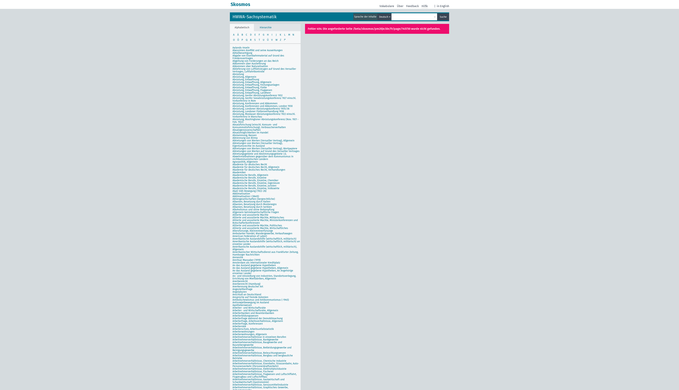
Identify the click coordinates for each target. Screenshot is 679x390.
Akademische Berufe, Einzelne (249, 177)
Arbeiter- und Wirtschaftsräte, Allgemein (255, 310)
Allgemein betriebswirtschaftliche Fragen (256, 212)
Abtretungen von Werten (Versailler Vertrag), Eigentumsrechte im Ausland (258, 144)
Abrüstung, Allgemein (244, 76)
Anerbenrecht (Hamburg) (246, 283)
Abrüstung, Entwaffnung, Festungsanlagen (256, 84)
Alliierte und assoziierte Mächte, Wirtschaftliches (260, 228)
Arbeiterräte (239, 326)
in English (443, 6)
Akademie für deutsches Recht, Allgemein (256, 167)
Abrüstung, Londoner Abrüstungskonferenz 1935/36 (261, 108)
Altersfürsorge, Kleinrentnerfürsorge (253, 230)
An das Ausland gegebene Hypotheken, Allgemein (260, 267)
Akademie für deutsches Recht (250, 164)
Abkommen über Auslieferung (249, 63)
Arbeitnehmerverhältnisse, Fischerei (253, 371)
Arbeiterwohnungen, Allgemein (250, 334)
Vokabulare (386, 6)
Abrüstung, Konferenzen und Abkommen (255, 103)
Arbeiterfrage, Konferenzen (248, 323)
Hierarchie (266, 27)
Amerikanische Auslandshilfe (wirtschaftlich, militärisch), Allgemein (265, 248)
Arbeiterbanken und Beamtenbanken (253, 313)
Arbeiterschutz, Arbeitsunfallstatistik (253, 329)
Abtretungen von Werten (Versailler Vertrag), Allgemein (263, 140)
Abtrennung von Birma (245, 137)
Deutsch (383, 16)
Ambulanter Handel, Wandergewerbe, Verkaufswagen (262, 233)
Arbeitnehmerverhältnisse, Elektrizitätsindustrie (259, 368)
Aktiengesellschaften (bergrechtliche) (254, 198)
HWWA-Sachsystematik (255, 16)
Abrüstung (238, 74)
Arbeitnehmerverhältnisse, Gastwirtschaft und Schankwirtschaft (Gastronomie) (259, 381)
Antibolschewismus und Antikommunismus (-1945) (261, 299)
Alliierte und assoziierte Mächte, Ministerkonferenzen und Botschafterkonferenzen (265, 221)
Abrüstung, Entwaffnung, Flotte (250, 87)
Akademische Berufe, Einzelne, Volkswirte (256, 188)
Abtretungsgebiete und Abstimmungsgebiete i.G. (260, 153)
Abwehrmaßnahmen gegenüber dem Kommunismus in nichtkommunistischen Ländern (263, 158)
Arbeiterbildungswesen (245, 315)
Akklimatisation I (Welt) (246, 196)
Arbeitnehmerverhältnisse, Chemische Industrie (259, 360)
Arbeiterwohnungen (243, 331)
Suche (443, 16)
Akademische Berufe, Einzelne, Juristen (254, 185)
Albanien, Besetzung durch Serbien (252, 206)
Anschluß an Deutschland (247, 294)
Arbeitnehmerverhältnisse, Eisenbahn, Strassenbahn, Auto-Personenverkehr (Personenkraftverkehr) (266, 365)
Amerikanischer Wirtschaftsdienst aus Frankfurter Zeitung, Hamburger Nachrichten (265, 253)
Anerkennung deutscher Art (248, 286)
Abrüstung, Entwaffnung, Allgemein (252, 82)
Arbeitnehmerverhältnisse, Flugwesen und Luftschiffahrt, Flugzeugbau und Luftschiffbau (265, 375)
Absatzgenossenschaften (247, 129)
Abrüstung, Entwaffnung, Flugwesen (252, 90)
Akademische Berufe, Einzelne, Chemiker (255, 180)
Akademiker (239, 172)
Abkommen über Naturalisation (250, 66)
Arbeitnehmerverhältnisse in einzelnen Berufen (259, 337)
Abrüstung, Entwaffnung (246, 79)
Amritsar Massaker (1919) (247, 260)
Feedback (412, 6)
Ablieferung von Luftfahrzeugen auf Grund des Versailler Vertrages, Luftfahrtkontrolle (264, 70)
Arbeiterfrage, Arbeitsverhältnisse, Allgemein (258, 321)
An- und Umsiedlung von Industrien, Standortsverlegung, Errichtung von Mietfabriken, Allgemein (264, 277)
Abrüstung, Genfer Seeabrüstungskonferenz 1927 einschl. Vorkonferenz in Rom (264, 99)
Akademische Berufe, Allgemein (250, 175)
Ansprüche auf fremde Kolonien (250, 297)
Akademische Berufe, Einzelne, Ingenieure (256, 183)
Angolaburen (240, 291)
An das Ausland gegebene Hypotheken (254, 265)
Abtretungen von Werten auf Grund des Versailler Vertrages (266, 151)
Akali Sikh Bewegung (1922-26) (249, 191)
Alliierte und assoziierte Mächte (250, 214)
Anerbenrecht (240, 281)
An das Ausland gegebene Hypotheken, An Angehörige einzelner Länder (263, 272)
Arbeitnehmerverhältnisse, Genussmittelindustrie (260, 384)
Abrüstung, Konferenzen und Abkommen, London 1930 (263, 106)
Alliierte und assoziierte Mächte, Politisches (257, 225)
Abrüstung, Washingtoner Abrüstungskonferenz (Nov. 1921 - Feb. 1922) (266, 121)
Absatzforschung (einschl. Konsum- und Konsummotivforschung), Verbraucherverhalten (259, 126)
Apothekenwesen (242, 305)
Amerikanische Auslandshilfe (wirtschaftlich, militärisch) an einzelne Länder (266, 243)
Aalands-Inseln (241, 47)
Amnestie (238, 257)
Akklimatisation (241, 193)
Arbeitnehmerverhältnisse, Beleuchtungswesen (259, 352)
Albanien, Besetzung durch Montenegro (255, 204)
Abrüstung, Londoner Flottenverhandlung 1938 (258, 111)
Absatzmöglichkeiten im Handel (250, 132)
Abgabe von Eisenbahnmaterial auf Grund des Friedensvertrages (258, 57)
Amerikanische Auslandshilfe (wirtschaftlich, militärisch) (264, 238)
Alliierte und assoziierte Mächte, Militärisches (258, 217)
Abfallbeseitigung (242, 53)
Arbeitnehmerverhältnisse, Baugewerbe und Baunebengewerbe (257, 343)
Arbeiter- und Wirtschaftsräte (249, 307)
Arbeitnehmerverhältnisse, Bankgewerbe (255, 339)
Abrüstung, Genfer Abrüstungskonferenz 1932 (258, 95)
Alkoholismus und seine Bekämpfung (253, 209)
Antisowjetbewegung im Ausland (251, 302)
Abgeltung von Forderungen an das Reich (255, 60)
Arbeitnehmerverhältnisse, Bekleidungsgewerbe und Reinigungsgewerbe (262, 349)
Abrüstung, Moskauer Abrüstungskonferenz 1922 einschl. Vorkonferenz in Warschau (264, 115)
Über (400, 6)
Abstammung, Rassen (245, 135)
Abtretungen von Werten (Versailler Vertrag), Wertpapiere (265, 148)
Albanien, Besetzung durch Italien (251, 201)
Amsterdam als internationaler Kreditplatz (256, 262)
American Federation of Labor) (250, 236)
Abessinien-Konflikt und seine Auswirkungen (258, 50)
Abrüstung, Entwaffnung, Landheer (252, 92)
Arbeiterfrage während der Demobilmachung (258, 318)
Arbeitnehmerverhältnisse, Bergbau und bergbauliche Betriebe (263, 357)
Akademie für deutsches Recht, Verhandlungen (259, 169)
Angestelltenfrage (243, 289)
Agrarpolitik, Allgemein (245, 161)
